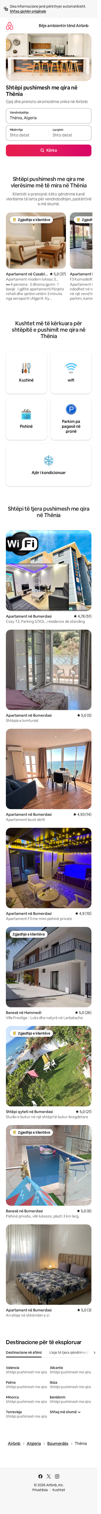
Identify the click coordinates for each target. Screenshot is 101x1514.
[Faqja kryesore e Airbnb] (9, 25)
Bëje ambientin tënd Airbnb (63, 25)
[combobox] (49, 118)
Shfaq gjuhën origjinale (28, 11)
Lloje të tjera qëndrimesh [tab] (69, 1352)
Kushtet (58, 1490)
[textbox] (27, 135)
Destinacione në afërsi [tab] (24, 1352)
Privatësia (40, 1490)
